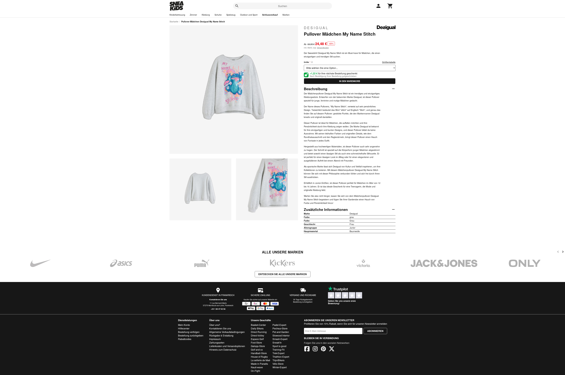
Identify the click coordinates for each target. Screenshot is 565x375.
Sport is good (279, 346)
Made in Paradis (259, 363)
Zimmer (193, 14)
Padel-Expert (279, 325)
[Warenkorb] (390, 6)
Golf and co (257, 349)
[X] (332, 349)
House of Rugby (259, 356)
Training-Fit (278, 349)
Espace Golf (257, 339)
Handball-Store (259, 353)
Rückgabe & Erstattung (221, 335)
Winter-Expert (279, 367)
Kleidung (206, 14)
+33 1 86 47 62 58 (218, 309)
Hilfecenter (183, 328)
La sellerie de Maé (260, 360)
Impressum (215, 339)
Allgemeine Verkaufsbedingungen (227, 332)
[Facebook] (307, 349)
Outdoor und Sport (248, 14)
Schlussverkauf (270, 14)
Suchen (282, 6)
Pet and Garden (280, 332)
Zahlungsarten (216, 342)
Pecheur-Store (280, 328)
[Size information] (312, 62)
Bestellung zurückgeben (303, 302)
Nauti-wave (257, 367)
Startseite (174, 21)
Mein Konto (184, 325)
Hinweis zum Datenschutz (222, 349)
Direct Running (259, 332)
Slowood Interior (281, 335)
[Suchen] (237, 6)
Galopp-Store (258, 346)
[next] (563, 252)
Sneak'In (277, 342)
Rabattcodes (184, 339)
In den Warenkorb (349, 81)
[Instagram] (315, 349)
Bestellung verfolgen (189, 332)
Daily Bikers (257, 328)
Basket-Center (258, 325)
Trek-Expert (278, 353)
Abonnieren (375, 331)
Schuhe (218, 14)
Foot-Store (256, 342)
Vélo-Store (278, 363)
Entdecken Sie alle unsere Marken (282, 274)
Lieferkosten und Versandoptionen (227, 346)
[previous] (558, 252)
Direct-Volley (257, 335)
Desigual (316, 27)
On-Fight (255, 370)
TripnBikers (278, 360)
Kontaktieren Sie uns (218, 299)
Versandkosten (323, 47)
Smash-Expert (279, 339)
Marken (286, 14)
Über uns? (214, 325)
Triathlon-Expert (280, 356)
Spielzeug (230, 14)
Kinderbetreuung (177, 14)
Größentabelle (389, 62)
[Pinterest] (323, 349)
